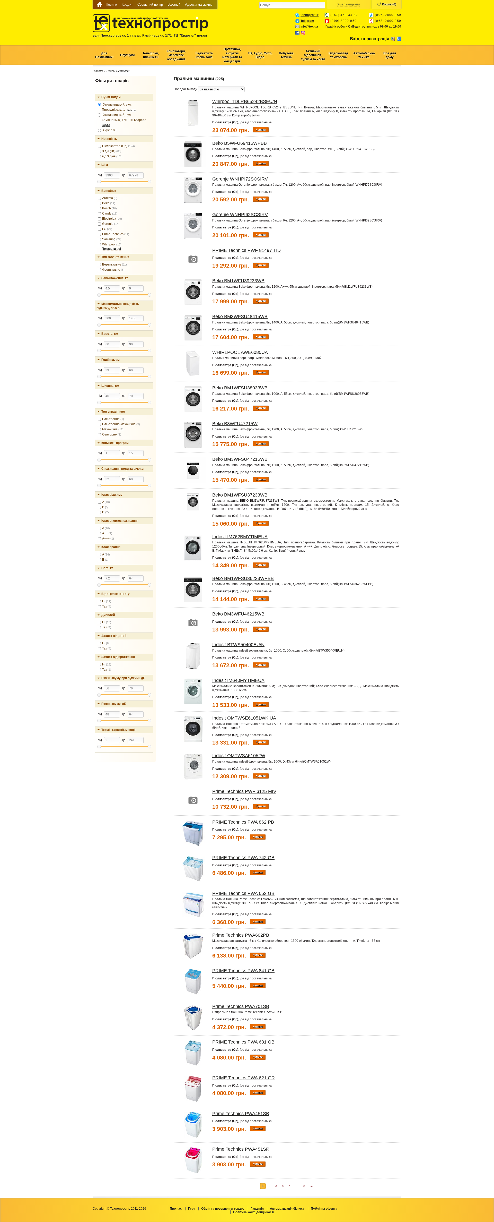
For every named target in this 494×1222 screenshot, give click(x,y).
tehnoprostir (310, 15)
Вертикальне (114, 264)
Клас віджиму (111, 495)
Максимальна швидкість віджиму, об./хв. (117, 306)
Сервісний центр (150, 4)
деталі (202, 35)
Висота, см (109, 334)
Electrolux (112, 218)
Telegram (307, 21)
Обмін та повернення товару (222, 1208)
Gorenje (110, 224)
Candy (109, 213)
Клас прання (110, 547)
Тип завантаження (115, 257)
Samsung (111, 239)
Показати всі (111, 249)
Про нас (176, 1208)
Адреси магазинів (199, 4)
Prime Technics (115, 234)
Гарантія (257, 1208)
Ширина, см (110, 386)
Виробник (108, 191)
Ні (106, 601)
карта (131, 110)
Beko (108, 203)
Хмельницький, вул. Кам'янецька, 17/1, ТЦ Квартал (125, 120)
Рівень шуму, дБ (113, 704)
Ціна (104, 165)
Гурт (191, 1208)
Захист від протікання (118, 657)
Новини (111, 4)
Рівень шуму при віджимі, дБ (123, 678)
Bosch (109, 208)
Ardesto (109, 198)
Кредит (127, 4)
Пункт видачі (111, 97)
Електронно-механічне (121, 424)
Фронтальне (113, 269)
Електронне (113, 419)
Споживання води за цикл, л (122, 469)
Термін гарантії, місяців (118, 730)
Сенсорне (111, 434)
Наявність (109, 139)
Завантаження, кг (114, 278)
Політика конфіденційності (253, 1212)
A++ (107, 533)
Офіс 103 (109, 130)
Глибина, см (110, 360)
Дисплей (108, 615)
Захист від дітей (113, 636)
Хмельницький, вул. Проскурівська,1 (119, 107)
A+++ (108, 538)
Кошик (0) (389, 4)
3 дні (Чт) (111, 151)
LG (107, 229)
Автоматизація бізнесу (287, 1208)
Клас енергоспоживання (119, 521)
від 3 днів (111, 156)
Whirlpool (111, 244)
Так (106, 606)
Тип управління (113, 411)
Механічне (112, 429)
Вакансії (173, 4)
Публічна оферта (324, 1208)
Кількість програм (115, 443)
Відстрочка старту (115, 594)
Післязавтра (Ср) (118, 146)
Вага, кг (107, 568)
